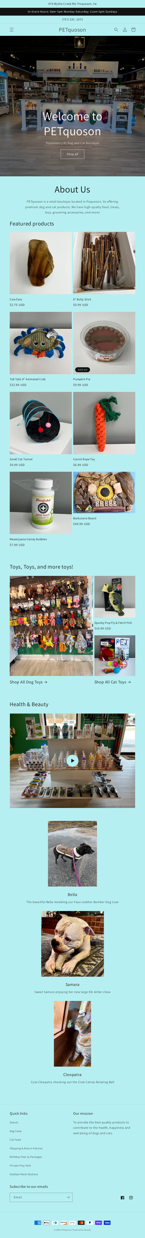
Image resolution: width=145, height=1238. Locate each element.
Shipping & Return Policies (26, 1148)
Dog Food (15, 1131)
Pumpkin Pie (81, 379)
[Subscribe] (68, 1197)
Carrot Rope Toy (84, 459)
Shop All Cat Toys (110, 681)
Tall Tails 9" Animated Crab (28, 379)
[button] (11, 29)
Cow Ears (16, 299)
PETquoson (66, 1230)
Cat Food (15, 1139)
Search (14, 1122)
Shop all (72, 154)
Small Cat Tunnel (21, 459)
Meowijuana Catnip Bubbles (28, 539)
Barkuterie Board (84, 518)
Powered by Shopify (81, 1230)
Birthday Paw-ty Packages (26, 1157)
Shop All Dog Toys (26, 681)
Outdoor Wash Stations (24, 1174)
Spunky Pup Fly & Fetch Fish (113, 623)
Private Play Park (20, 1165)
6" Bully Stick (82, 299)
